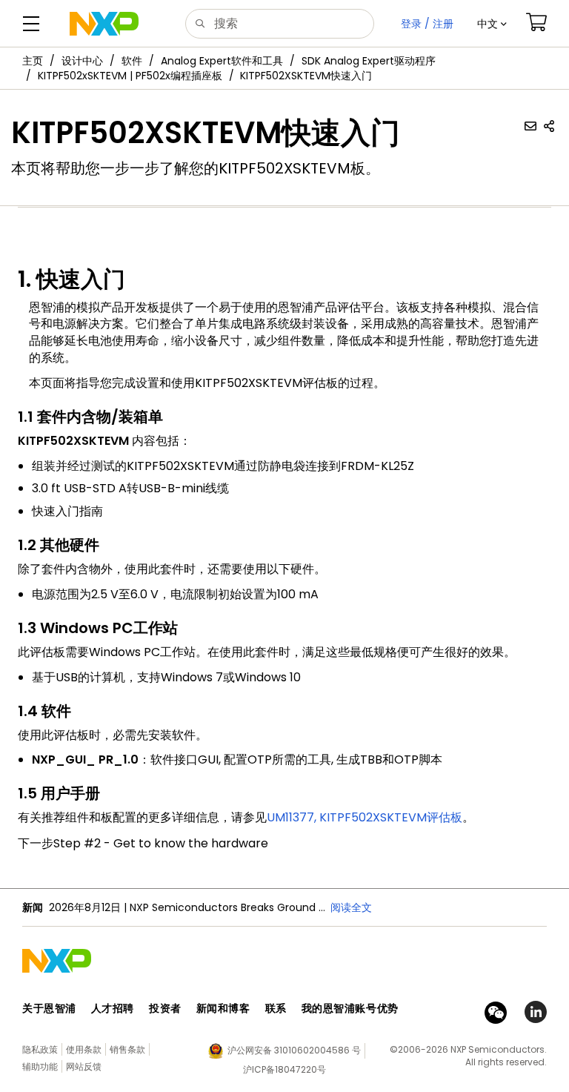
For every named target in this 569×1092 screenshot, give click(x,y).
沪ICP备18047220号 (284, 1069)
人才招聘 (112, 1008)
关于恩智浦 (49, 1008)
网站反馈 (84, 1066)
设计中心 (82, 60)
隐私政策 (40, 1049)
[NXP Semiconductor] (104, 24)
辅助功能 (40, 1066)
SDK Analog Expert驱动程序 (369, 60)
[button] (492, 23)
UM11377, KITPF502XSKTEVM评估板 (364, 817)
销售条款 (127, 1049)
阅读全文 (351, 907)
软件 (132, 60)
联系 (276, 1008)
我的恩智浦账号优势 (350, 1008)
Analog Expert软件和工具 (222, 60)
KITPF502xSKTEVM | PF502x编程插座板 (130, 75)
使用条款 (84, 1049)
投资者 (165, 1008)
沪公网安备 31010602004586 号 (294, 1050)
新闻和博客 (223, 1008)
